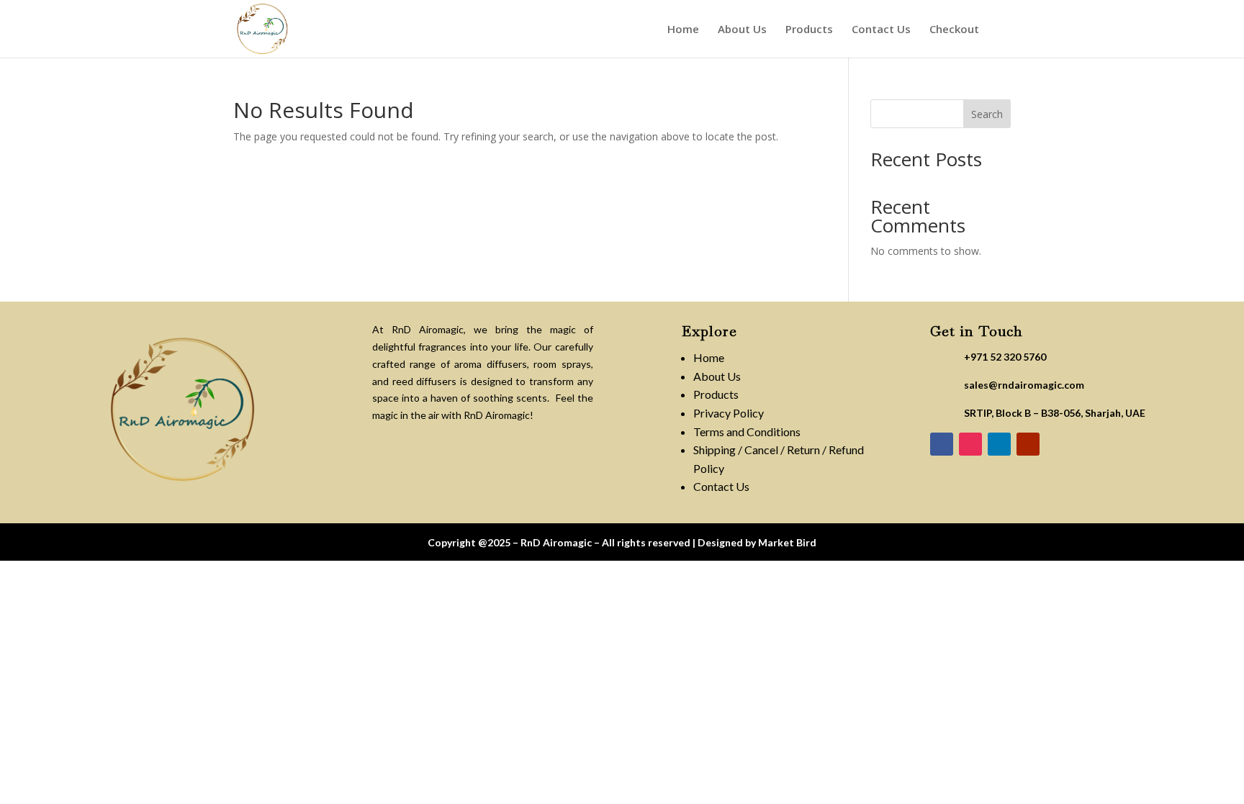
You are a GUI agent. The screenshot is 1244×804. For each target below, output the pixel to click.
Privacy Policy (728, 413)
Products (809, 30)
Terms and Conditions (747, 431)
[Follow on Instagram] (970, 444)
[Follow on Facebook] (941, 444)
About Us (742, 30)
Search (987, 114)
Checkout (954, 30)
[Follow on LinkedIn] (999, 444)
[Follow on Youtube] (1028, 444)
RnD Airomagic (556, 542)
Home (683, 30)
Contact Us (881, 30)
